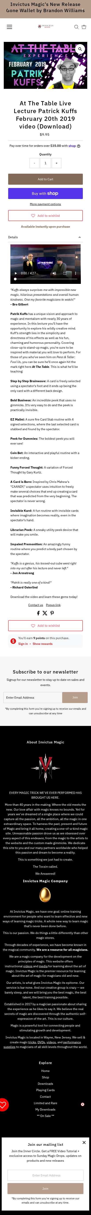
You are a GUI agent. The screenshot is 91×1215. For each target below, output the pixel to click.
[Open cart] (84, 27)
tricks (32, 1042)
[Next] (82, 9)
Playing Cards (45, 1090)
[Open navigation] (13, 26)
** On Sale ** (45, 1116)
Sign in (23, 644)
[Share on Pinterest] (52, 614)
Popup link (53, 605)
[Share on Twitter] (45, 614)
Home (45, 1071)
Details (13, 237)
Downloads (45, 1084)
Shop (45, 1077)
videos (27, 966)
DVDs (41, 1042)
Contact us (35, 605)
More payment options (45, 204)
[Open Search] (76, 27)
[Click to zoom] (80, 49)
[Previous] (9, 9)
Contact (45, 1097)
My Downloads (45, 1109)
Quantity (45, 154)
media (43, 966)
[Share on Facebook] (38, 614)
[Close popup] (84, 1142)
